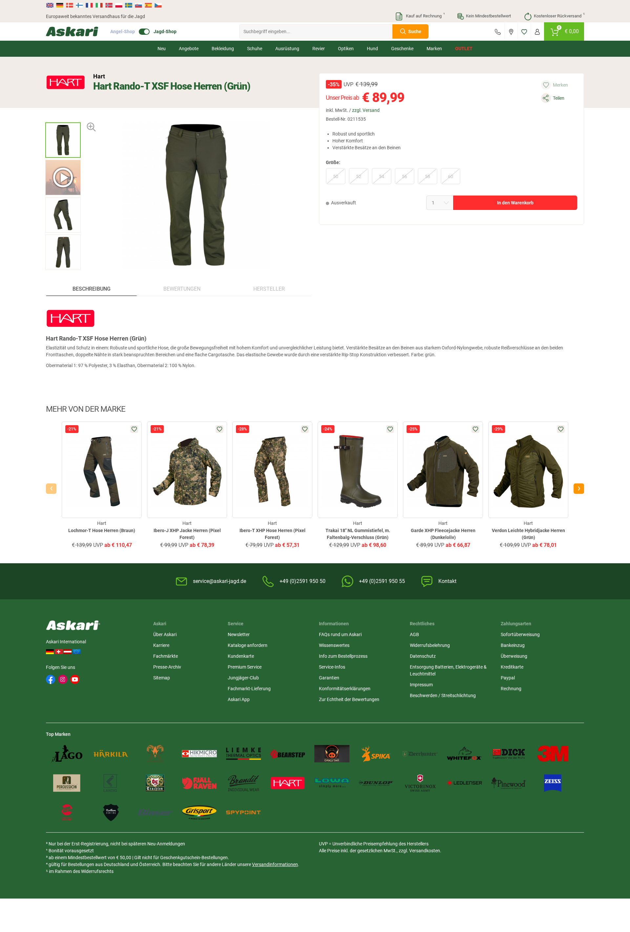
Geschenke (402, 48)
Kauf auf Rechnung (424, 15)
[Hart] (65, 82)
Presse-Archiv (167, 667)
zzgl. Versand (366, 110)
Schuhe (254, 48)
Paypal (508, 677)
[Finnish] (79, 5)
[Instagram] (62, 679)
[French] (89, 5)
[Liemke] (243, 753)
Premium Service (245, 667)
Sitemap (161, 677)
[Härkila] (111, 753)
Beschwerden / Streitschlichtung (443, 695)
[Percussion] (66, 783)
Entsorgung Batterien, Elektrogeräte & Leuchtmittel (448, 670)
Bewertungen (181, 289)
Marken (434, 48)
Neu (162, 48)
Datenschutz (423, 656)
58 (427, 176)
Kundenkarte (241, 656)
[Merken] (524, 31)
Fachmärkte (165, 656)
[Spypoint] (243, 812)
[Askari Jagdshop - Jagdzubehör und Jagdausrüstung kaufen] (72, 31)
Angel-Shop (122, 31)
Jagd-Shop (165, 31)
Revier (318, 48)
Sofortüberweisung (520, 634)
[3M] (552, 753)
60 (450, 176)
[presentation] (62, 116)
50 (335, 176)
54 (381, 176)
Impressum (421, 684)
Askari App (239, 699)
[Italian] (99, 5)
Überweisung (514, 656)
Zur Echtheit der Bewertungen (349, 699)
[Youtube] (74, 679)
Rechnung (511, 688)
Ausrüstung (287, 48)
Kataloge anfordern (247, 645)
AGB (414, 634)
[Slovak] (138, 5)
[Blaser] (155, 812)
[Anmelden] (537, 31)
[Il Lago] (66, 753)
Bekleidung (223, 48)
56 (404, 176)
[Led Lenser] (464, 783)
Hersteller (269, 289)
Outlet (463, 48)
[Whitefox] (464, 753)
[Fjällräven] (199, 783)
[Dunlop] (376, 783)
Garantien (329, 677)
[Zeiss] (552, 783)
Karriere (161, 645)
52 (358, 176)
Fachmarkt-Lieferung (249, 688)
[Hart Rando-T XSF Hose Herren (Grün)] (63, 140)
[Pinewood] (508, 783)
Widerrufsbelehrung (430, 645)
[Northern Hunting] (111, 812)
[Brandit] (243, 783)
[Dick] (508, 753)
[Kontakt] (497, 31)
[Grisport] (199, 812)
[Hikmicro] (199, 753)
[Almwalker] (155, 753)
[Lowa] (331, 783)
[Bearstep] (287, 753)
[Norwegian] (109, 5)
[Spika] (376, 753)
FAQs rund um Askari (340, 634)
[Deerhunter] (420, 753)
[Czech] (157, 5)
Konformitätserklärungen (344, 688)
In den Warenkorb (515, 202)
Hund (372, 48)
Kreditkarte (512, 667)
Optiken (346, 48)
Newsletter (239, 634)
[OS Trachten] (155, 783)
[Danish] (69, 5)
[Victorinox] (420, 783)
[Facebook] (50, 679)
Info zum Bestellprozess (343, 656)
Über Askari (165, 634)
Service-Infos (332, 667)
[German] (60, 5)
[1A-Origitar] (331, 753)
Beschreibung (92, 289)
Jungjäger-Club (243, 677)
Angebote (189, 48)
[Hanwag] (66, 812)
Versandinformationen (275, 864)
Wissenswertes (334, 645)
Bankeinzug (513, 645)
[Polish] (119, 5)
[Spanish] (148, 5)
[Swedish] (129, 5)
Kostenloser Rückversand (559, 15)
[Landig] (111, 783)
